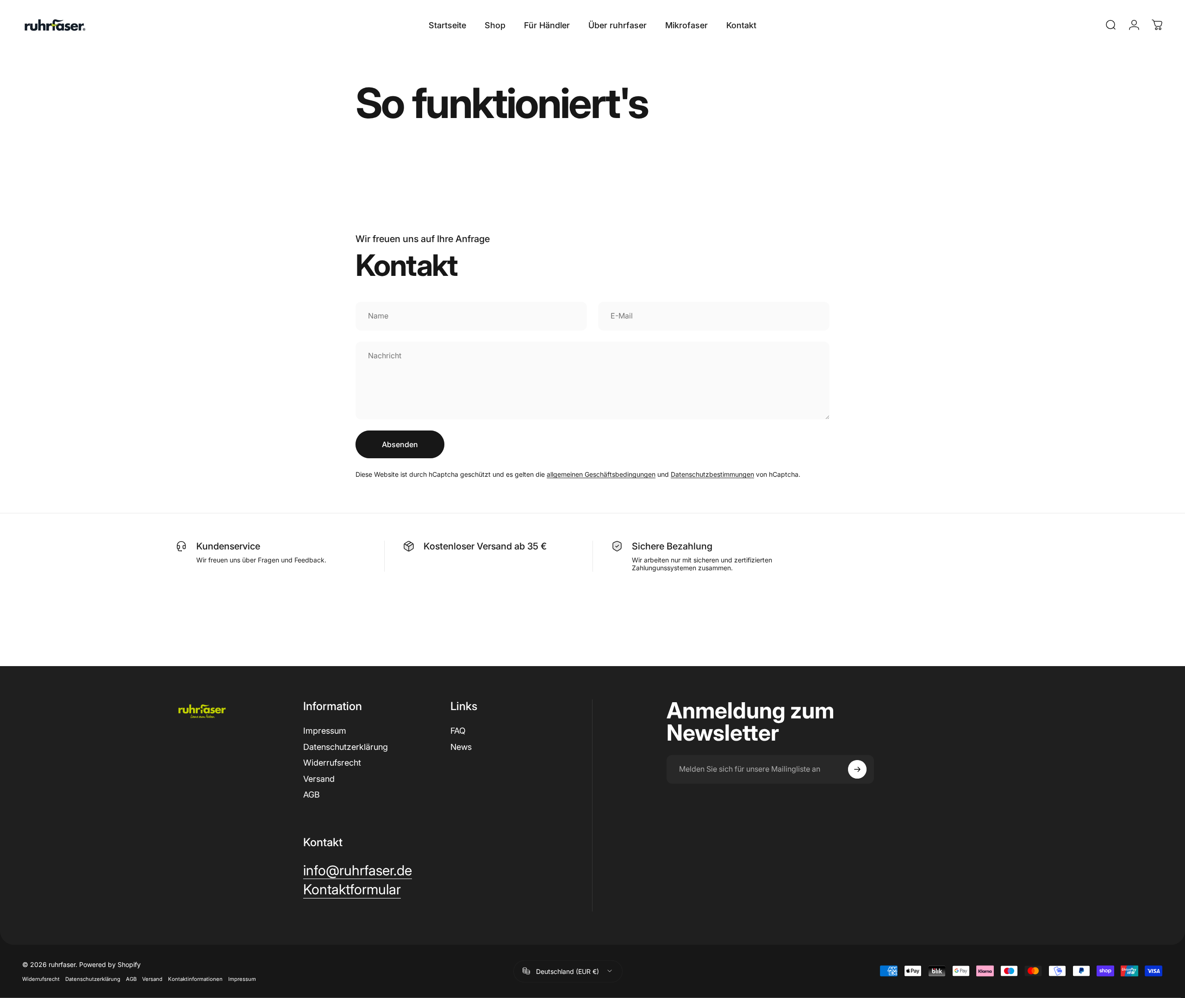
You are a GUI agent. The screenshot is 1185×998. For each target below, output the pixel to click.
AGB (311, 794)
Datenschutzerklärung (345, 747)
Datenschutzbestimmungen (712, 474)
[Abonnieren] (857, 769)
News (461, 747)
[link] (357, 870)
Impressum (324, 731)
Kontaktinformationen (195, 978)
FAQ (458, 731)
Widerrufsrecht (332, 762)
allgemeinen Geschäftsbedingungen (601, 474)
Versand (319, 779)
